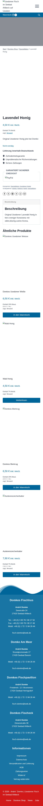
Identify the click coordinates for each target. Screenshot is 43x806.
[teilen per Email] (24, 193)
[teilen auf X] (8, 193)
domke (14, 188)
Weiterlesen (21, 400)
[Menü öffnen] (37, 6)
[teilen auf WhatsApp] (20, 193)
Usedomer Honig (25, 186)
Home (8, 800)
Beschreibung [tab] (10, 202)
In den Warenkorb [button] (21, 315)
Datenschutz (21, 760)
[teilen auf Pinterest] (12, 193)
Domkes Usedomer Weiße (14, 292)
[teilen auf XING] (16, 193)
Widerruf (21, 775)
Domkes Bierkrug (10, 464)
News (30, 800)
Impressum (21, 756)
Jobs (37, 800)
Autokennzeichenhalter (12, 551)
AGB (21, 767)
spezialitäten (32, 188)
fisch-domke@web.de (21, 633)
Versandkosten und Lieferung (21, 763)
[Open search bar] (39, 15)
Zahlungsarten (21, 771)
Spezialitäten (15, 186)
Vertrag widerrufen (21, 779)
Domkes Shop (19, 800)
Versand (9, 133)
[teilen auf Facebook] (4, 193)
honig (25, 188)
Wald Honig (7, 379)
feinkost (20, 188)
